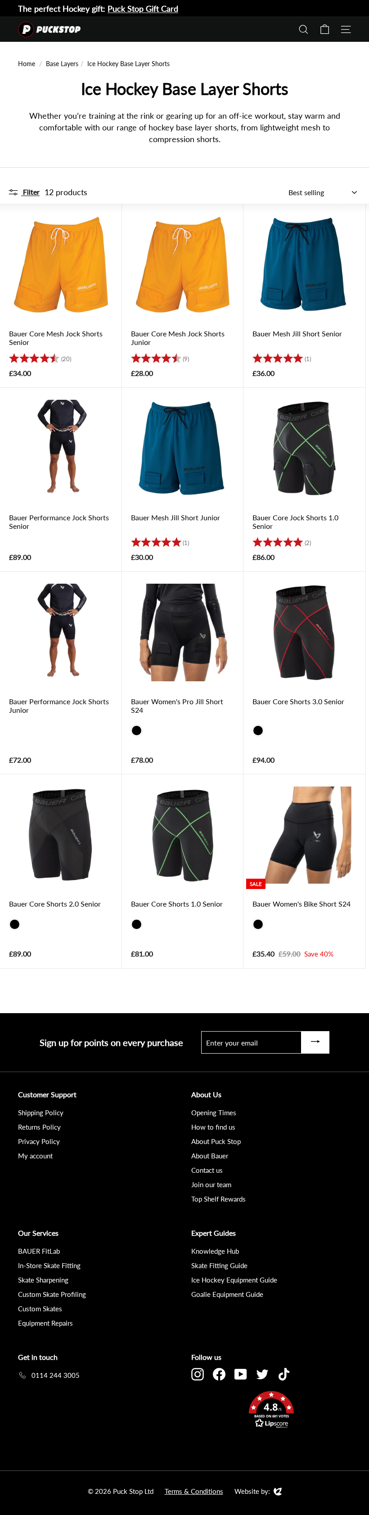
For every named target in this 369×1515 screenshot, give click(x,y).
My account (35, 1156)
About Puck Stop (216, 1141)
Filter (30, 192)
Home (26, 63)
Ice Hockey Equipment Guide (234, 1280)
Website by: (252, 1491)
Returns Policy (39, 1127)
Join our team (211, 1184)
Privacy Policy (39, 1141)
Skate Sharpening (43, 1280)
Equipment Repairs (45, 1323)
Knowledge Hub (215, 1251)
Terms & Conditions (194, 1491)
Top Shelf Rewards (218, 1199)
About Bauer (209, 1156)
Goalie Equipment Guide (227, 1294)
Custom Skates (40, 1309)
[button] (271, 1411)
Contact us (207, 1170)
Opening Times (213, 1112)
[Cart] (324, 29)
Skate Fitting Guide (219, 1265)
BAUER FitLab (39, 1251)
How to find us (213, 1127)
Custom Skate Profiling (52, 1294)
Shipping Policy (40, 1112)
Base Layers (62, 63)
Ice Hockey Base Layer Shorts (128, 63)
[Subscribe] (315, 1042)
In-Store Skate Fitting (49, 1265)
